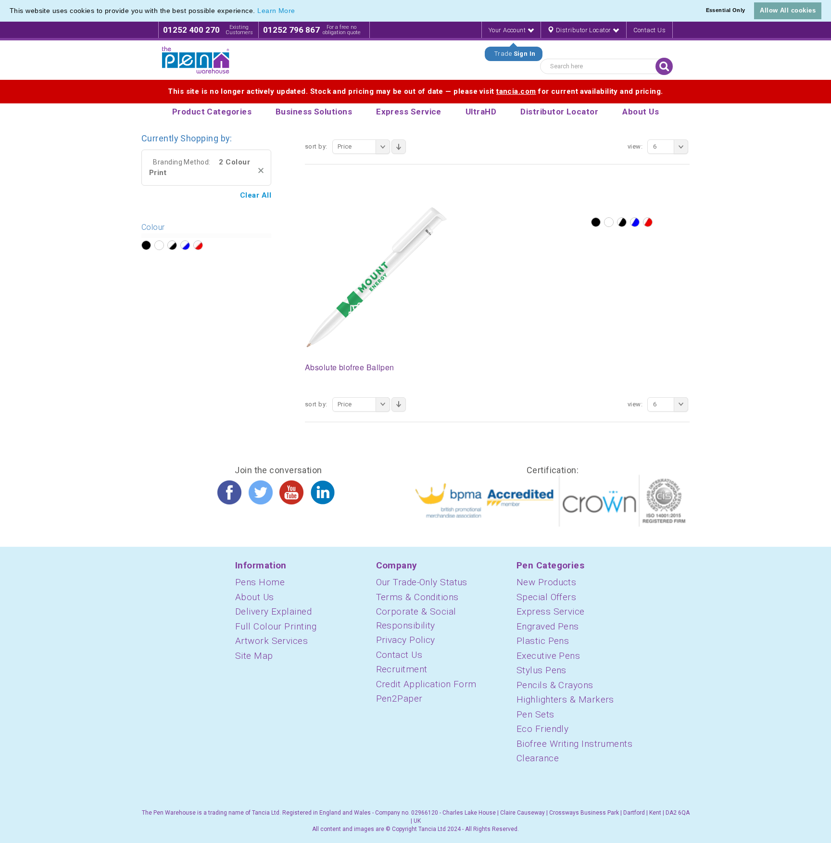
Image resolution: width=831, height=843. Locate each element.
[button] (298, 11)
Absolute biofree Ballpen (349, 367)
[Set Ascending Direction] (398, 146)
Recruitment (402, 669)
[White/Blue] (635, 222)
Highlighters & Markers (565, 699)
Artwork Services (271, 640)
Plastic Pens (542, 640)
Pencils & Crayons (554, 685)
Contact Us (649, 30)
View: (635, 146)
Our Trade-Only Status (421, 582)
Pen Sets (535, 714)
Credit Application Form (426, 684)
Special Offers (546, 597)
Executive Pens (548, 655)
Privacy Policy (405, 639)
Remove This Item (261, 170)
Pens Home (260, 582)
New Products (546, 582)
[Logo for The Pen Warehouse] (195, 60)
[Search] (664, 66)
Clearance (537, 758)
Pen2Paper (399, 698)
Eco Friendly (542, 728)
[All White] (609, 222)
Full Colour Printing (275, 626)
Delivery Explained (273, 611)
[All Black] (596, 222)
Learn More (276, 10)
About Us (254, 597)
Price (345, 146)
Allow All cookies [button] (788, 10)
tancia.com (516, 91)
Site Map (254, 655)
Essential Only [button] (725, 10)
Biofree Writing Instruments (574, 743)
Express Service (550, 611)
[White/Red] (648, 222)
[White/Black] (622, 222)
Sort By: (316, 146)
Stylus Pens (541, 670)
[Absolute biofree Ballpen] (377, 277)
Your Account (508, 30)
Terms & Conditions (417, 597)
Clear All (255, 195)
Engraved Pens (547, 626)
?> (146, 245)
